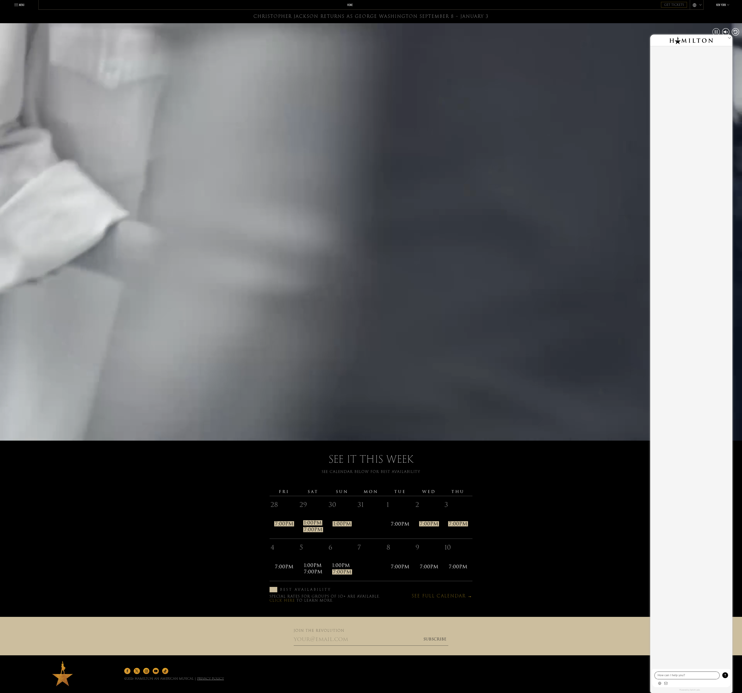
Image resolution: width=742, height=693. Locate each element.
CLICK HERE (282, 600)
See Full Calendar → (442, 596)
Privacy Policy (210, 678)
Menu (21, 5)
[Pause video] (716, 32)
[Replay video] (735, 32)
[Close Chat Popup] (729, 38)
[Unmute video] (726, 32)
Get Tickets (674, 5)
